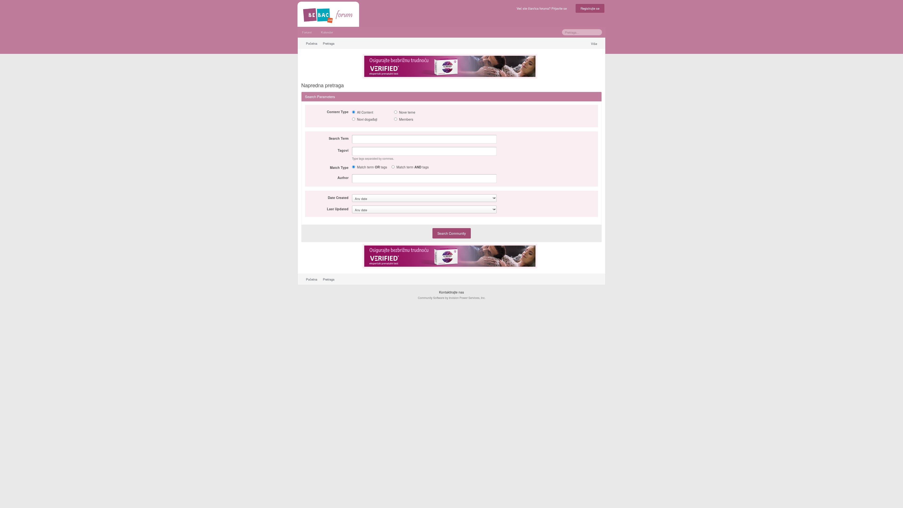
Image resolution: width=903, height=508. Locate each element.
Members (406, 119)
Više (594, 43)
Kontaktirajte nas (451, 292)
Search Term (339, 138)
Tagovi (343, 150)
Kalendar (327, 32)
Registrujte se (590, 8)
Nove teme (407, 112)
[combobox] (424, 151)
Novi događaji (367, 119)
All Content (365, 112)
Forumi (307, 32)
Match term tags (372, 167)
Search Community (451, 233)
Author (343, 177)
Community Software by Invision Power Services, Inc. (451, 298)
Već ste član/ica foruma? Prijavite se (543, 8)
